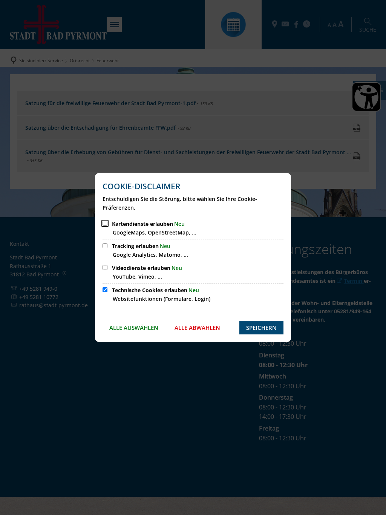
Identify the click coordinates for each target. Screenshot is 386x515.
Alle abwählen (197, 327)
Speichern (261, 327)
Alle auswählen (133, 327)
